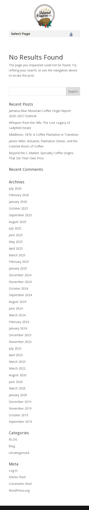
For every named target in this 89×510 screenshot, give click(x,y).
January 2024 (18, 328)
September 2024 (20, 295)
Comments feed (20, 484)
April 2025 (16, 248)
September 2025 (20, 215)
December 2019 (20, 402)
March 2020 (17, 388)
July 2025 (15, 228)
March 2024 (17, 315)
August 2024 (17, 302)
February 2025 (19, 262)
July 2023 (15, 348)
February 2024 (19, 322)
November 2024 (20, 282)
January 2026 (18, 202)
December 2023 (20, 335)
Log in (13, 470)
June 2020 (16, 382)
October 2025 (18, 208)
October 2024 (18, 288)
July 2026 (15, 188)
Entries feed (17, 477)
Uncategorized (19, 453)
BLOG (13, 439)
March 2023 (17, 362)
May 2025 (16, 242)
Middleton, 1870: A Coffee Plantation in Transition (43, 134)
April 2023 (16, 355)
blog (12, 446)
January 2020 (18, 395)
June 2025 (16, 235)
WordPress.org (19, 490)
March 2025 (17, 255)
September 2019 (20, 422)
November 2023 (20, 342)
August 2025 (17, 222)
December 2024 (20, 275)
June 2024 (16, 308)
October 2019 (18, 415)
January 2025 (18, 268)
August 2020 (17, 375)
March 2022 (17, 368)
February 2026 (19, 195)
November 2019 (20, 408)
